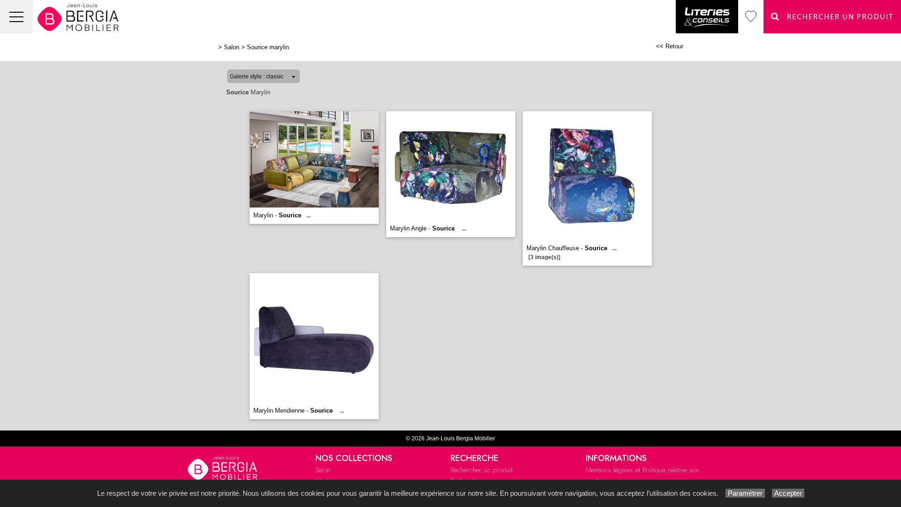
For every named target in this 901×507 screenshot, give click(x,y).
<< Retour (669, 46)
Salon (231, 47)
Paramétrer (745, 493)
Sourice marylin (268, 47)
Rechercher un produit (481, 470)
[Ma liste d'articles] (751, 16)
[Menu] (16, 16)
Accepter (788, 493)
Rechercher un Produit (836, 17)
